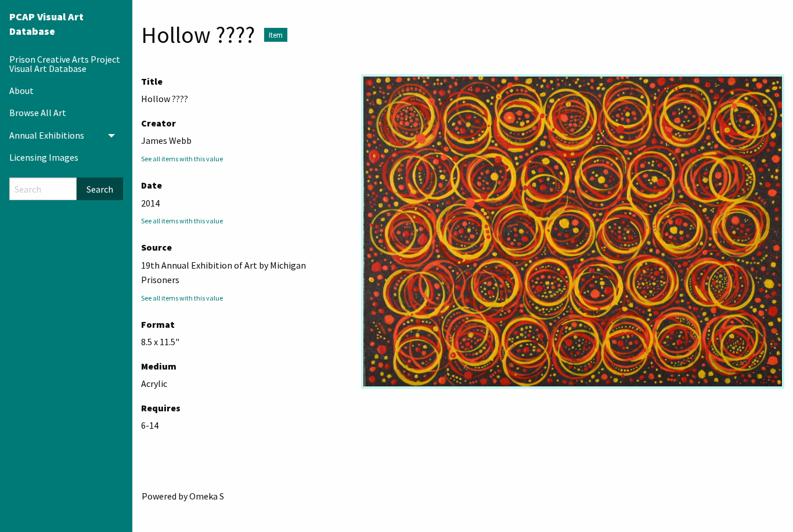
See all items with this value (182, 158)
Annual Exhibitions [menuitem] (46, 135)
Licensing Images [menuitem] (43, 157)
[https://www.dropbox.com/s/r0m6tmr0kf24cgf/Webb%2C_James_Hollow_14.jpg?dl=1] (572, 231)
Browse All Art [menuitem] (37, 112)
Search (99, 189)
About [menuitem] (21, 90)
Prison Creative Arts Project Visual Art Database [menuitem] (64, 63)
